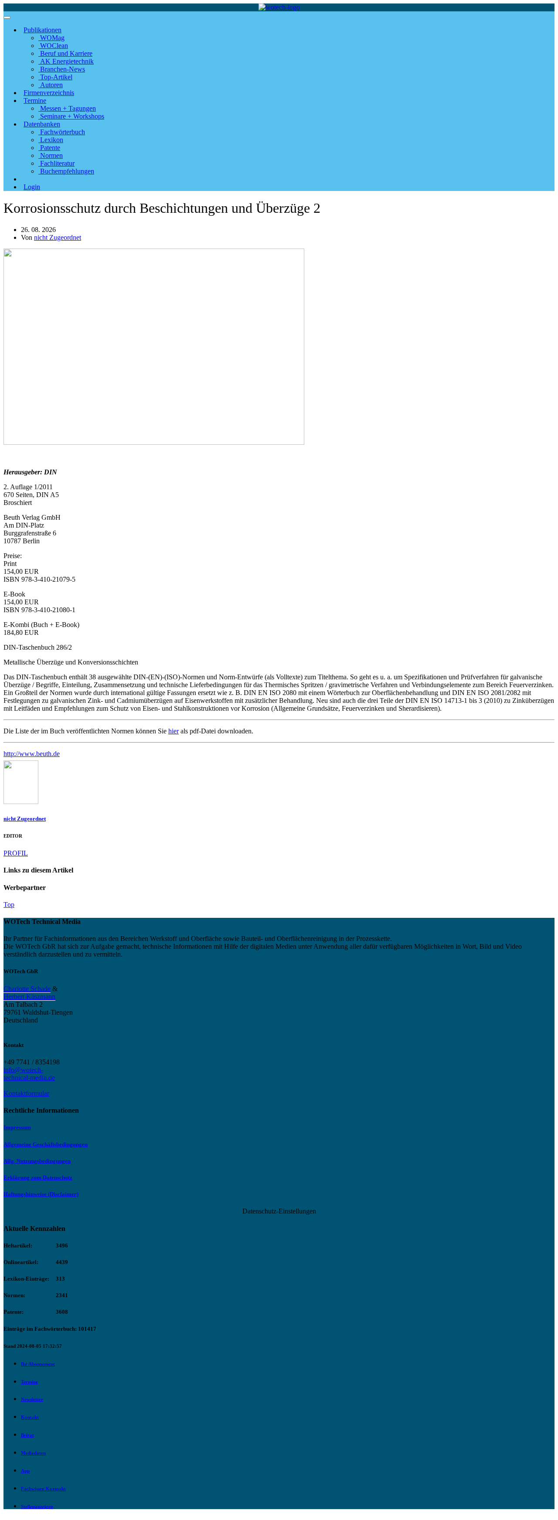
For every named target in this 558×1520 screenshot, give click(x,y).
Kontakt (30, 1417)
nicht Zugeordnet (57, 237)
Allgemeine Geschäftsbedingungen (45, 1144)
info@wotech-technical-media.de (29, 1073)
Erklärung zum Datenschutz (37, 1177)
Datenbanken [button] (42, 124)
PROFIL (15, 853)
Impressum (17, 1127)
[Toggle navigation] (6, 17)
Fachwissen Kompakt (43, 1488)
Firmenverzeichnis (49, 92)
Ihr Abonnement (38, 1364)
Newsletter (32, 1399)
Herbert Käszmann (29, 996)
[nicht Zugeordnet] (20, 801)
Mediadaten (33, 1452)
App (25, 1470)
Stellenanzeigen (37, 1506)
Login (32, 187)
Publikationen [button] (42, 30)
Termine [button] (35, 100)
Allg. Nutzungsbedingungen (37, 1161)
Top (8, 904)
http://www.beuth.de (31, 753)
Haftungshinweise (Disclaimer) (40, 1194)
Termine (29, 1381)
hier (173, 731)
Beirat (27, 1435)
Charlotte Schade (27, 988)
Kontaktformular (26, 1093)
